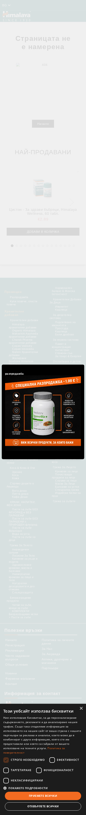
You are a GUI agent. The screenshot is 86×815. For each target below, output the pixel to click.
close (81, 364)
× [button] (81, 708)
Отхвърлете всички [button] (43, 806)
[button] (43, 788)
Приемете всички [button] (43, 796)
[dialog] (43, 759)
